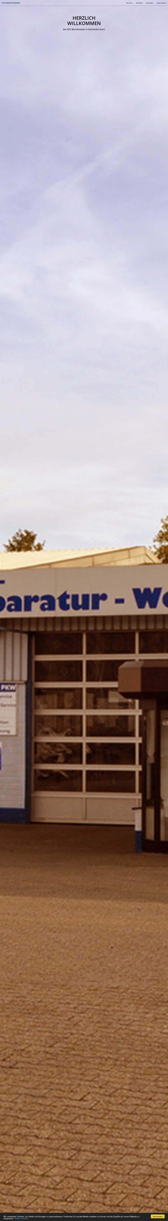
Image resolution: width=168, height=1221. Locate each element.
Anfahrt (139, 3)
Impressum (161, 3)
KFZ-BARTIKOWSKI (11, 2)
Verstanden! (158, 1216)
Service (129, 3)
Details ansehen (21, 1218)
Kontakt (149, 3)
